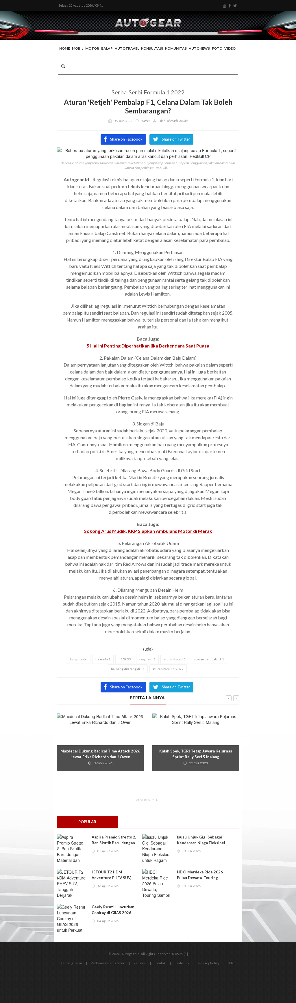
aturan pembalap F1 (209, 659)
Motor (92, 48)
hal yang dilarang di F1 (128, 669)
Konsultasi (152, 48)
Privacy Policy (208, 963)
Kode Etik (182, 963)
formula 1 (102, 659)
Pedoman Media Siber (108, 963)
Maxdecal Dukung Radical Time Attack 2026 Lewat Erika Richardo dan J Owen (100, 754)
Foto (217, 48)
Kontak (160, 963)
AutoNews (199, 48)
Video (230, 48)
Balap (107, 48)
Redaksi (140, 963)
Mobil (77, 48)
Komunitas (176, 48)
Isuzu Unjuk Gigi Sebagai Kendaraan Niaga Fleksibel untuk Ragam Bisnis (201, 843)
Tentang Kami (71, 963)
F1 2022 (125, 659)
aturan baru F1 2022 (168, 669)
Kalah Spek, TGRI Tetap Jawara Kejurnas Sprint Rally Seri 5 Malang (195, 754)
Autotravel (127, 48)
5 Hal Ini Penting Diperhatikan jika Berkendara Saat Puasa (148, 345)
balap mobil (78, 659)
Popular (87, 821)
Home (64, 48)
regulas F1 (147, 659)
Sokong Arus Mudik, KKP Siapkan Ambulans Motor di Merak (148, 531)
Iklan (232, 963)
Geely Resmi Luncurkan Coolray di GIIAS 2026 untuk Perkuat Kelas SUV (114, 913)
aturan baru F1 (175, 659)
